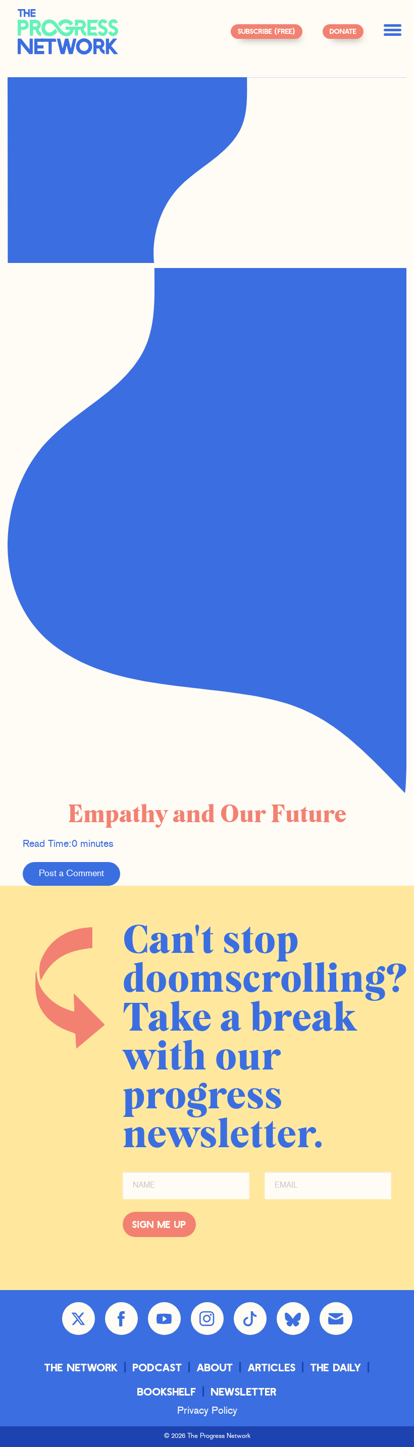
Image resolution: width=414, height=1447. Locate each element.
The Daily (335, 1367)
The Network (81, 1367)
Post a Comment (71, 874)
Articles (272, 1367)
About (215, 1367)
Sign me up (159, 1224)
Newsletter (244, 1391)
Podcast (157, 1367)
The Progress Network (68, 32)
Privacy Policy (207, 1411)
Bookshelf (166, 1391)
